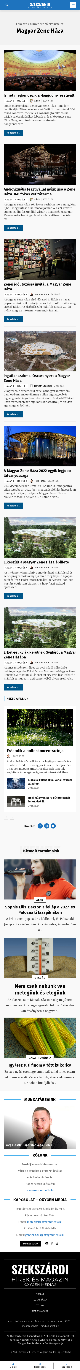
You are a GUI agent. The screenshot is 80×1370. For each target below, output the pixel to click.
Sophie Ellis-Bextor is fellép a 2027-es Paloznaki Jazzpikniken (40, 910)
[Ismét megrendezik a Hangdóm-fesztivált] (40, 70)
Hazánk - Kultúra (16, 294)
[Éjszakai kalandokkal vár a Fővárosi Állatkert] (16, 783)
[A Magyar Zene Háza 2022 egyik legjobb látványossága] (40, 446)
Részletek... (13, 132)
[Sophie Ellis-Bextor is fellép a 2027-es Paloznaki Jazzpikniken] (40, 879)
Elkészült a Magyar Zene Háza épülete (36, 562)
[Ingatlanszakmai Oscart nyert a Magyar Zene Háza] (40, 351)
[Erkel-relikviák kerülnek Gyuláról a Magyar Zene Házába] (40, 627)
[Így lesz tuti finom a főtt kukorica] (40, 1038)
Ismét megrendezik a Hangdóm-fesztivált (39, 95)
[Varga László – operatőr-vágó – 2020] (40, 1127)
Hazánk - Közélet (16, 101)
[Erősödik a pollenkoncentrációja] (40, 727)
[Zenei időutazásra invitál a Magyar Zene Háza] (40, 259)
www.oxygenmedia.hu (40, 1190)
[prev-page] (6, 817)
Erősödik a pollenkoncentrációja (35, 750)
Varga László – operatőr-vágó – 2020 (29, 1145)
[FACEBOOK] (52, 1244)
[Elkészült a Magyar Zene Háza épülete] (40, 537)
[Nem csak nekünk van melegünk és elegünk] (40, 958)
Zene (40, 899)
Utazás (39, 978)
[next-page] (12, 817)
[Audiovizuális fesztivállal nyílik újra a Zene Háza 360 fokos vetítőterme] (40, 164)
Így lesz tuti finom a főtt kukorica (40, 1065)
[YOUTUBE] (47, 1244)
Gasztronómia (39, 1057)
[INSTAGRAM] (57, 1244)
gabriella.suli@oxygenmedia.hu (44, 1235)
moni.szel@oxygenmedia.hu (44, 1222)
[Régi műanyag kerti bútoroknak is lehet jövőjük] (16, 801)
